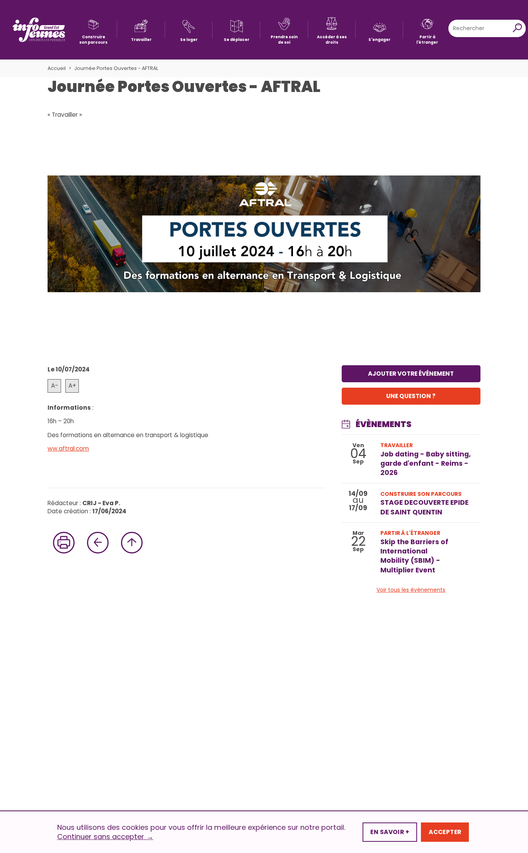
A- (54, 385)
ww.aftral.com (68, 448)
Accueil (57, 68)
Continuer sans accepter (105, 836)
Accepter (445, 832)
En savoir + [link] (389, 832)
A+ (72, 385)
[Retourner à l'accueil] (39, 29)
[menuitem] (93, 29)
